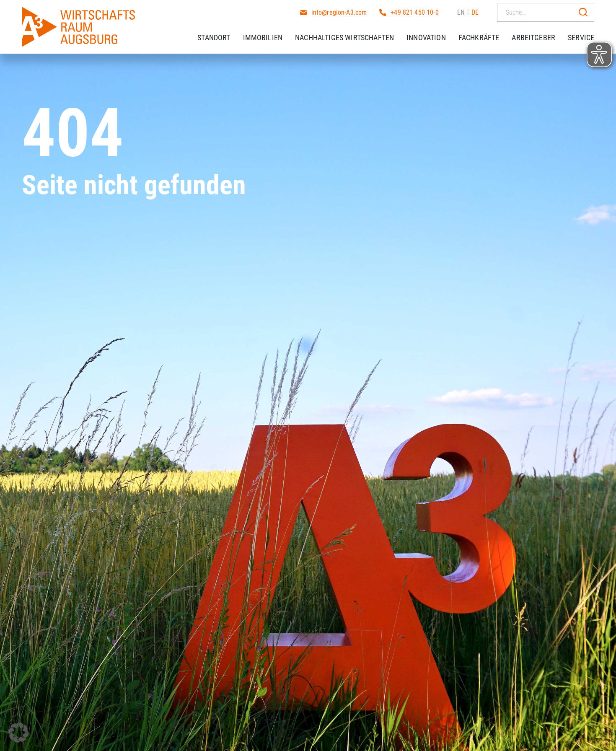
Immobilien (263, 37)
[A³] (78, 27)
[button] (18, 732)
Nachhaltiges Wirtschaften (344, 37)
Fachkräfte (479, 37)
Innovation (426, 37)
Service (581, 37)
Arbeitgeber (533, 37)
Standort (213, 37)
